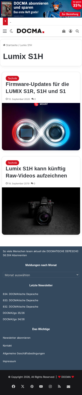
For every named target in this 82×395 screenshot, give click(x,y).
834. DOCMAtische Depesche (20, 293)
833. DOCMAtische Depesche (20, 300)
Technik (12, 78)
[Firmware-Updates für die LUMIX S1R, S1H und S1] (41, 126)
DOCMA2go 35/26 (14, 312)
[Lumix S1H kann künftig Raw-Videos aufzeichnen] (41, 211)
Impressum (9, 361)
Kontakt (7, 345)
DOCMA (66, 376)
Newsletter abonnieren (17, 337)
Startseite (11, 45)
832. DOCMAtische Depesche (20, 306)
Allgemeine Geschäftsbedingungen (24, 353)
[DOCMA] (30, 31)
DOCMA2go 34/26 (14, 319)
